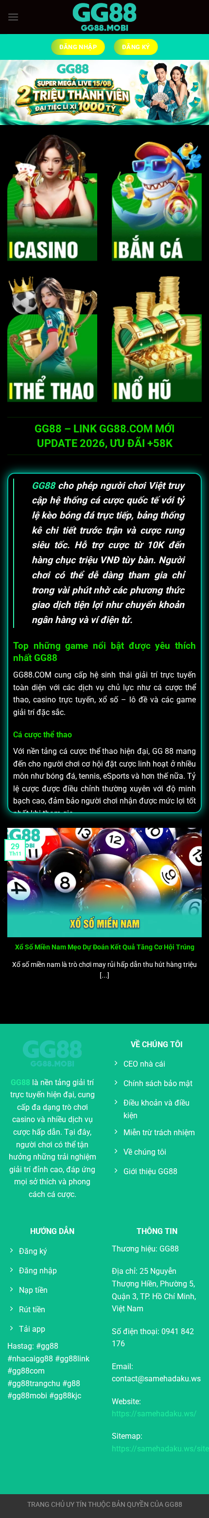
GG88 (43, 485)
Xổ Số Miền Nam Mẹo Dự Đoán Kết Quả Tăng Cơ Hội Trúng (104, 947)
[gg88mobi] (104, 17)
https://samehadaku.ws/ (154, 1413)
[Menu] (13, 17)
